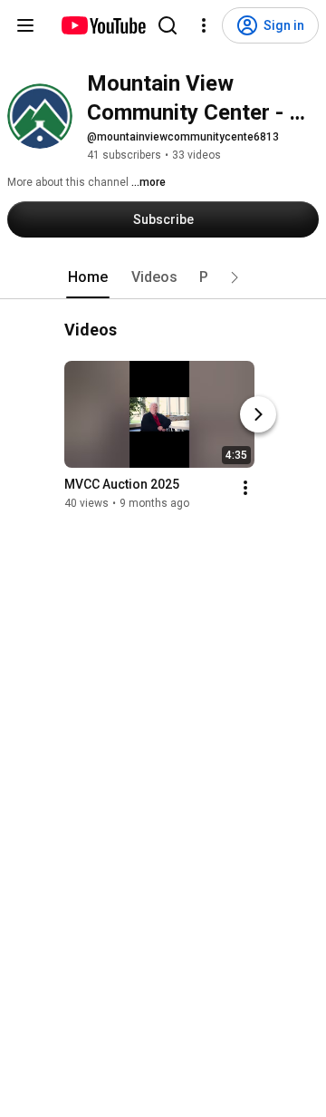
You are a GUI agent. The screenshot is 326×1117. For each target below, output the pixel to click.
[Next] (258, 414)
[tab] (88, 277)
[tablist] (163, 277)
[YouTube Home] (102, 25)
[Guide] (25, 25)
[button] (234, 277)
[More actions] (245, 488)
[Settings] (204, 25)
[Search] (167, 25)
